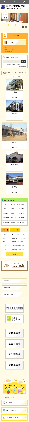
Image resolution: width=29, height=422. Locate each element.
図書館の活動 (7, 287)
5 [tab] (22, 25)
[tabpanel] (14, 18)
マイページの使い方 (12, 47)
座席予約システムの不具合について (20, 204)
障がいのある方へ (11, 410)
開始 (23, 27)
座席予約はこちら (11, 51)
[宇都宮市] (14, 301)
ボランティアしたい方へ (12, 417)
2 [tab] (12, 25)
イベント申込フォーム (9, 294)
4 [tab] (19, 25)
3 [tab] (15, 25)
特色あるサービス (8, 280)
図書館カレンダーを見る (15, 76)
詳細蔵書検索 (23, 66)
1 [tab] (8, 25)
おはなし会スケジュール (11, 397)
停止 (26, 27)
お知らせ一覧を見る (12, 254)
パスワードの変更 (11, 49)
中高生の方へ (9, 402)
